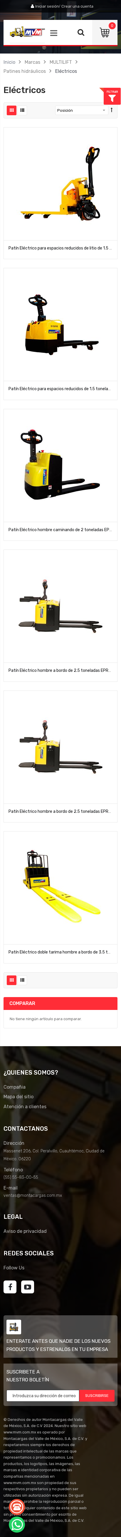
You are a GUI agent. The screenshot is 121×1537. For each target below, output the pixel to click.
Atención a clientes (25, 1106)
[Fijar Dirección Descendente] (112, 110)
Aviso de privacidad (25, 1231)
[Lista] (22, 110)
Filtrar (112, 91)
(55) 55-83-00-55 (21, 1177)
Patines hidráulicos (25, 71)
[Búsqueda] (81, 34)
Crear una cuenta (77, 6)
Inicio (9, 62)
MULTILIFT (61, 62)
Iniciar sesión (47, 6)
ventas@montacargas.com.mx (33, 1195)
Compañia (15, 1087)
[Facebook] (10, 1286)
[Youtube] (27, 1286)
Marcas (32, 62)
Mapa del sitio (18, 1096)
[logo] (27, 31)
